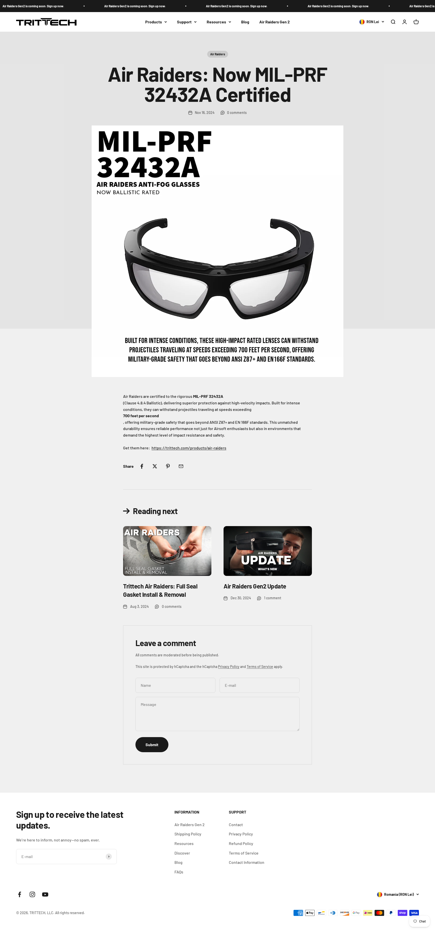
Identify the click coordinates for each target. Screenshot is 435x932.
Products (153, 21)
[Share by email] (181, 466)
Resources (216, 21)
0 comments (237, 112)
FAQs (178, 871)
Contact (236, 824)
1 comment (272, 598)
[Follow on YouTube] (45, 894)
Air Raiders (217, 54)
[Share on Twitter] (155, 466)
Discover (182, 853)
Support (184, 21)
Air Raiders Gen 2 (274, 21)
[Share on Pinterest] (168, 466)
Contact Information (246, 862)
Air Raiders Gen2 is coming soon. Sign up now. (123, 6)
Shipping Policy (187, 833)
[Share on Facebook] (142, 466)
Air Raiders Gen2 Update (255, 586)
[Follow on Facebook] (19, 894)
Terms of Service (260, 666)
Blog (245, 21)
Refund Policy (241, 843)
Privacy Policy (228, 666)
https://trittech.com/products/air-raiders (189, 447)
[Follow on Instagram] (32, 894)
